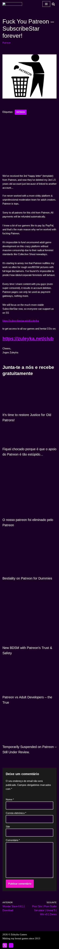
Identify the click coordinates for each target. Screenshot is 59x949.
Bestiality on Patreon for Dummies (27, 578)
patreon (20, 112)
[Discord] (11, 945)
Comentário (13, 840)
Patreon (6, 42)
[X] (4, 945)
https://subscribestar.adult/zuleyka (20, 320)
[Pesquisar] (53, 4)
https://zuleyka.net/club (28, 338)
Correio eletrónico (16, 813)
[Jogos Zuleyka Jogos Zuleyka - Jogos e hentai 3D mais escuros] (12, 4)
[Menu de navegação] (46, 4)
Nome (10, 799)
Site (8, 826)
